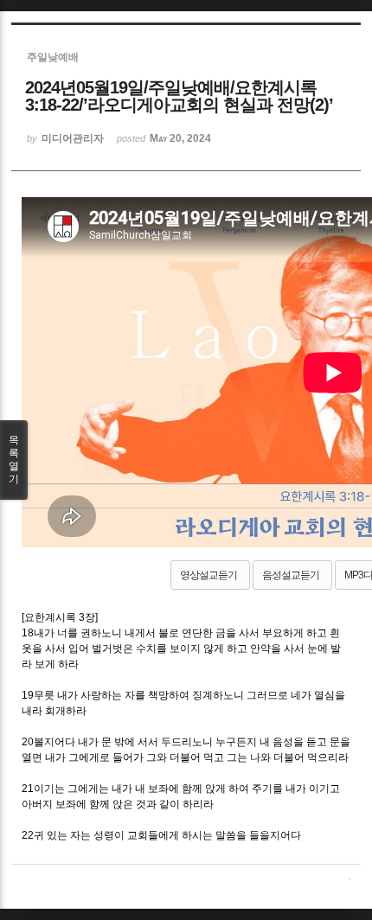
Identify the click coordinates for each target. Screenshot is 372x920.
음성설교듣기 (290, 575)
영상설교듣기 (208, 575)
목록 (14, 459)
